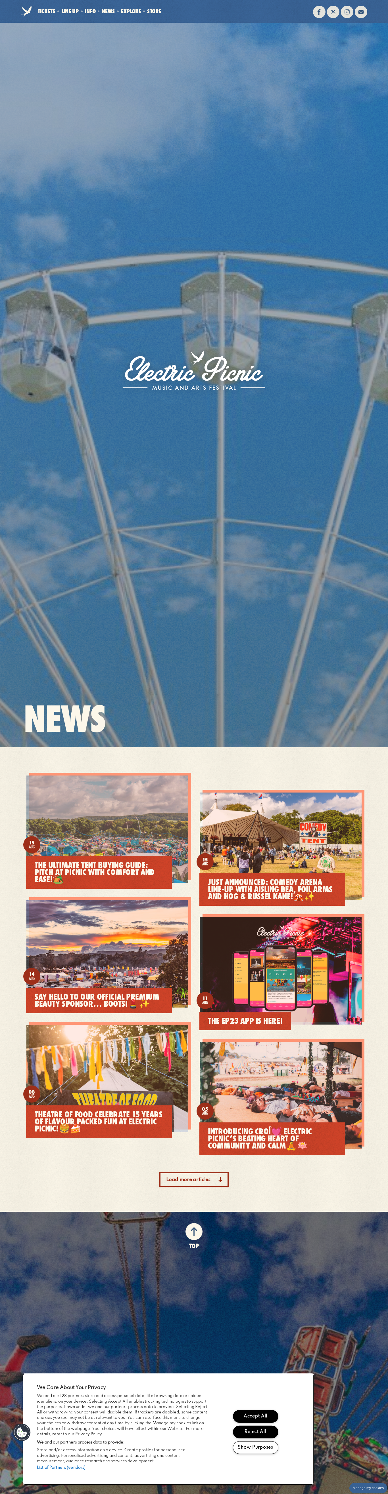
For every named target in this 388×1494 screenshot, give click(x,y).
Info (90, 11)
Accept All (255, 1416)
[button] (22, 1432)
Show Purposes (255, 1447)
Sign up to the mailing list (361, 12)
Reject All (255, 1432)
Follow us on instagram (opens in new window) (347, 12)
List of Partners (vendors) (61, 1468)
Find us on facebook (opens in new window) (319, 12)
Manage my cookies (368, 1488)
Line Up (70, 11)
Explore (131, 11)
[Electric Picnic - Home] (26, 12)
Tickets (46, 11)
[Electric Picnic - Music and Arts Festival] (194, 370)
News (108, 11)
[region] (168, 1429)
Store (154, 13)
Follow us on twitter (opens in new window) (333, 12)
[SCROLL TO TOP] (194, 1230)
